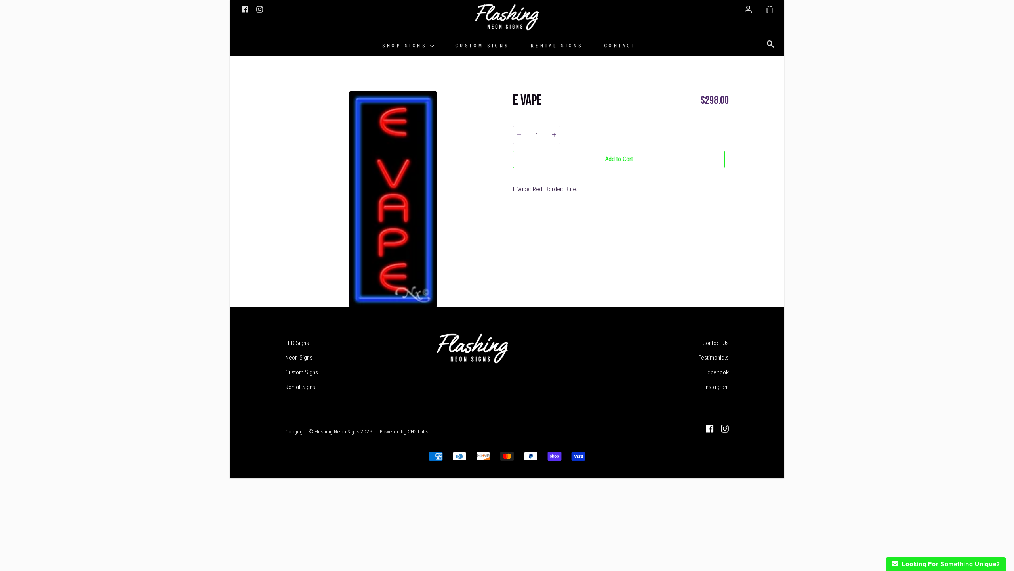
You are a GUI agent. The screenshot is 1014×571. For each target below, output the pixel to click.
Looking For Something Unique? (949, 564)
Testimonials (714, 358)
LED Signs (297, 343)
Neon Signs (299, 358)
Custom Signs (482, 46)
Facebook (717, 372)
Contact (620, 46)
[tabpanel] (393, 199)
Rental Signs (557, 46)
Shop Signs (406, 46)
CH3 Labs (418, 431)
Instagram (717, 387)
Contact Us (715, 343)
